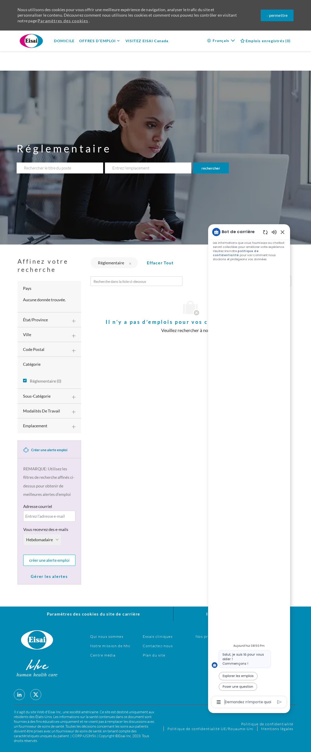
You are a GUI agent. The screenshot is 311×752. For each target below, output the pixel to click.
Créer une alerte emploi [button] (49, 560)
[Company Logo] (38, 40)
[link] (49, 576)
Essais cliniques (158, 636)
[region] (249, 466)
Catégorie (32, 364)
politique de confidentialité (236, 253)
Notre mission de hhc (110, 646)
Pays (27, 288)
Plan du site (154, 655)
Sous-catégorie (37, 396)
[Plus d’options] (219, 702)
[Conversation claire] (265, 232)
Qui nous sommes (107, 636)
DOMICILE (64, 41)
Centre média (103, 655)
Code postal (33, 349)
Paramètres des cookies (63, 20)
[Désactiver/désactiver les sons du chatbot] (274, 232)
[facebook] (19, 694)
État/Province (35, 319)
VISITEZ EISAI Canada (146, 41)
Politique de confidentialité (267, 724)
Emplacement (35, 425)
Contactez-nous (158, 646)
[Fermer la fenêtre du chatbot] (283, 232)
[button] (211, 167)
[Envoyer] (279, 702)
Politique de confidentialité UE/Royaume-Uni (210, 728)
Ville (27, 334)
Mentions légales (277, 728)
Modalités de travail (41, 410)
